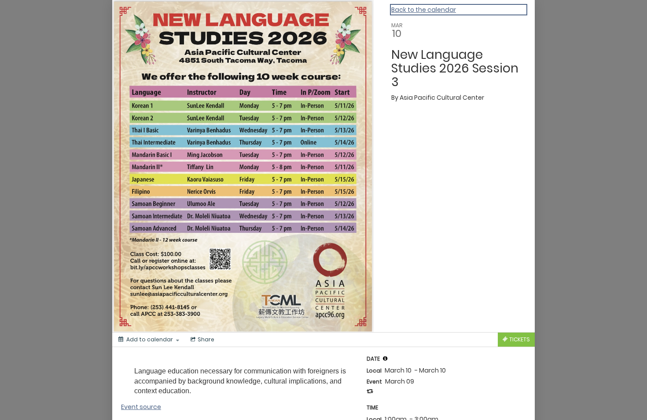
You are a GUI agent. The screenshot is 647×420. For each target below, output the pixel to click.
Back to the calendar (423, 9)
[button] (385, 358)
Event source (141, 406)
